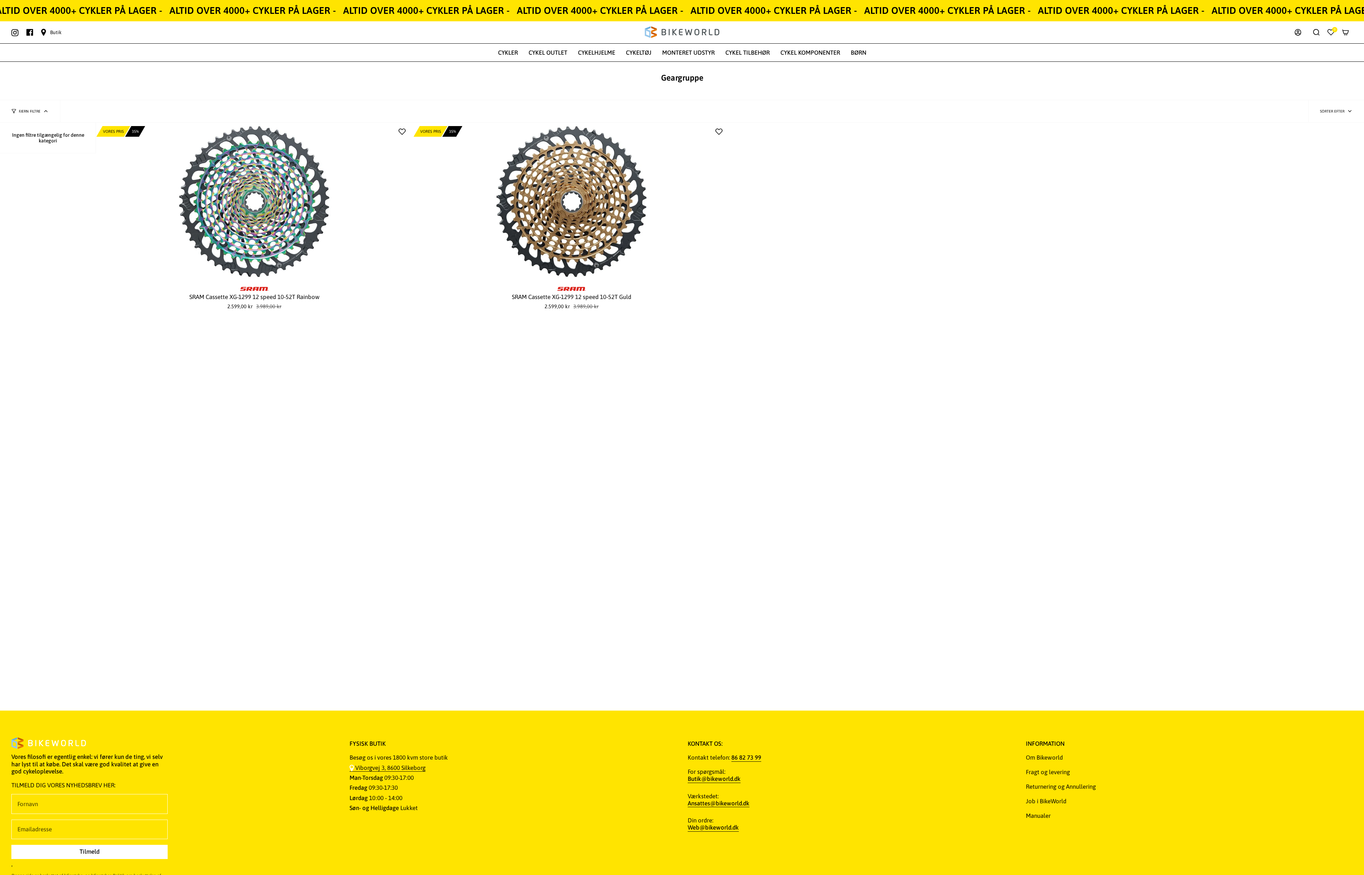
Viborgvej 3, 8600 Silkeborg (390, 767)
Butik (55, 32)
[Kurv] (1345, 32)
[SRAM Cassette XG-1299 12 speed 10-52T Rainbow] (254, 202)
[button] (508, 52)
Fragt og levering (1048, 772)
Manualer (1038, 815)
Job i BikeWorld (1046, 801)
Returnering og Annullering (1061, 786)
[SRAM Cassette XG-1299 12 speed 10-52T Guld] (571, 202)
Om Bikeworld (1044, 757)
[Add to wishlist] (402, 132)
